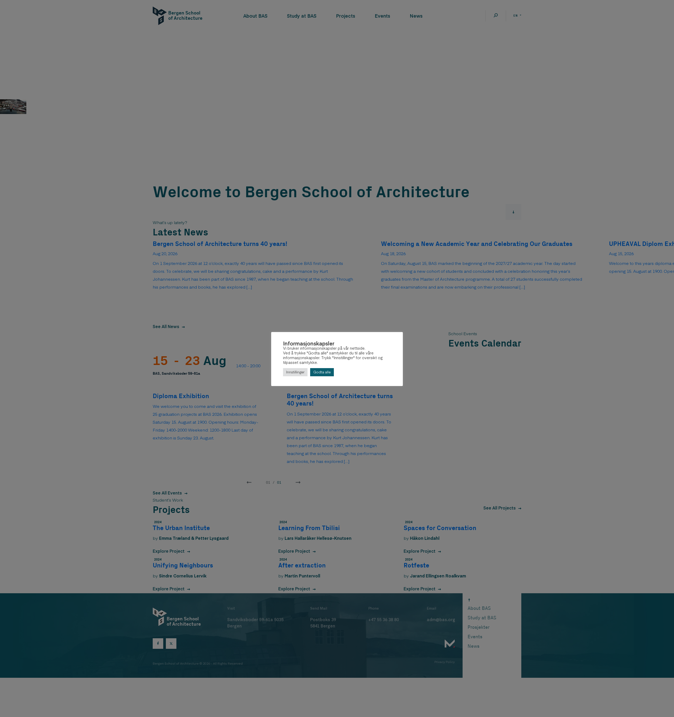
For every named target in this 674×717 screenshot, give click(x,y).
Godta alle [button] (322, 372)
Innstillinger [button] (295, 372)
